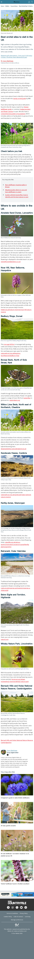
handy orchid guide (19, 98)
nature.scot (4, 639)
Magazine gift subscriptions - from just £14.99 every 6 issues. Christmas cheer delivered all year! (16, 56)
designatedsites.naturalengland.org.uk (13, 449)
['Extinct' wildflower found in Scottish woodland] (17, 870)
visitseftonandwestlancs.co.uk (10, 262)
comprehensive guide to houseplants (13, 114)
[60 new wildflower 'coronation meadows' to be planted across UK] (17, 840)
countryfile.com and (7, 759)
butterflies (27, 398)
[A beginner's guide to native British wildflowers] (17, 784)
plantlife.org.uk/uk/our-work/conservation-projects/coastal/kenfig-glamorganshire (15, 544)
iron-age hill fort (9, 344)
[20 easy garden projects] (17, 812)
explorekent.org (15, 400)
